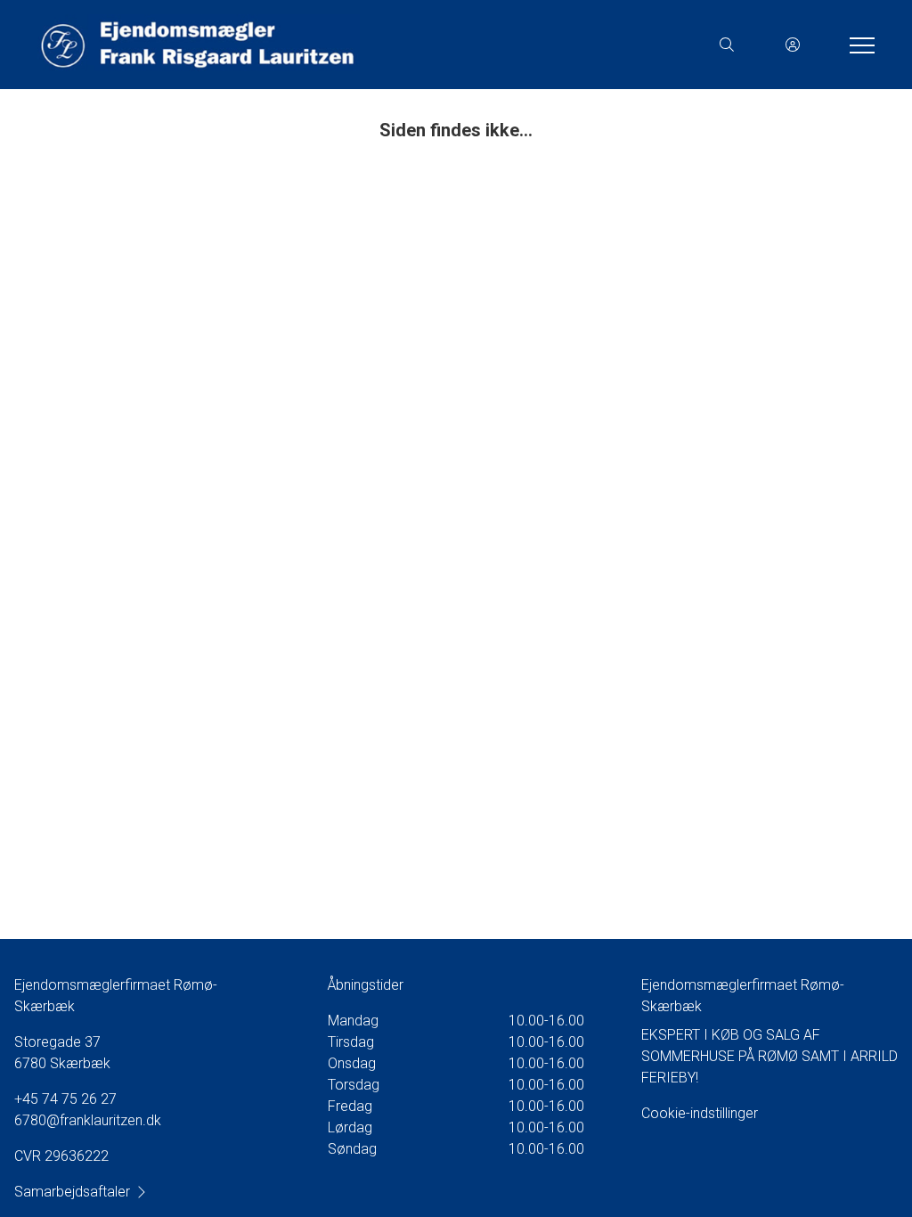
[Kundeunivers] (792, 44)
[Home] (246, 44)
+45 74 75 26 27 (65, 1098)
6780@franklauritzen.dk (87, 1120)
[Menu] (858, 44)
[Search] (727, 44)
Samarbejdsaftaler (72, 1191)
